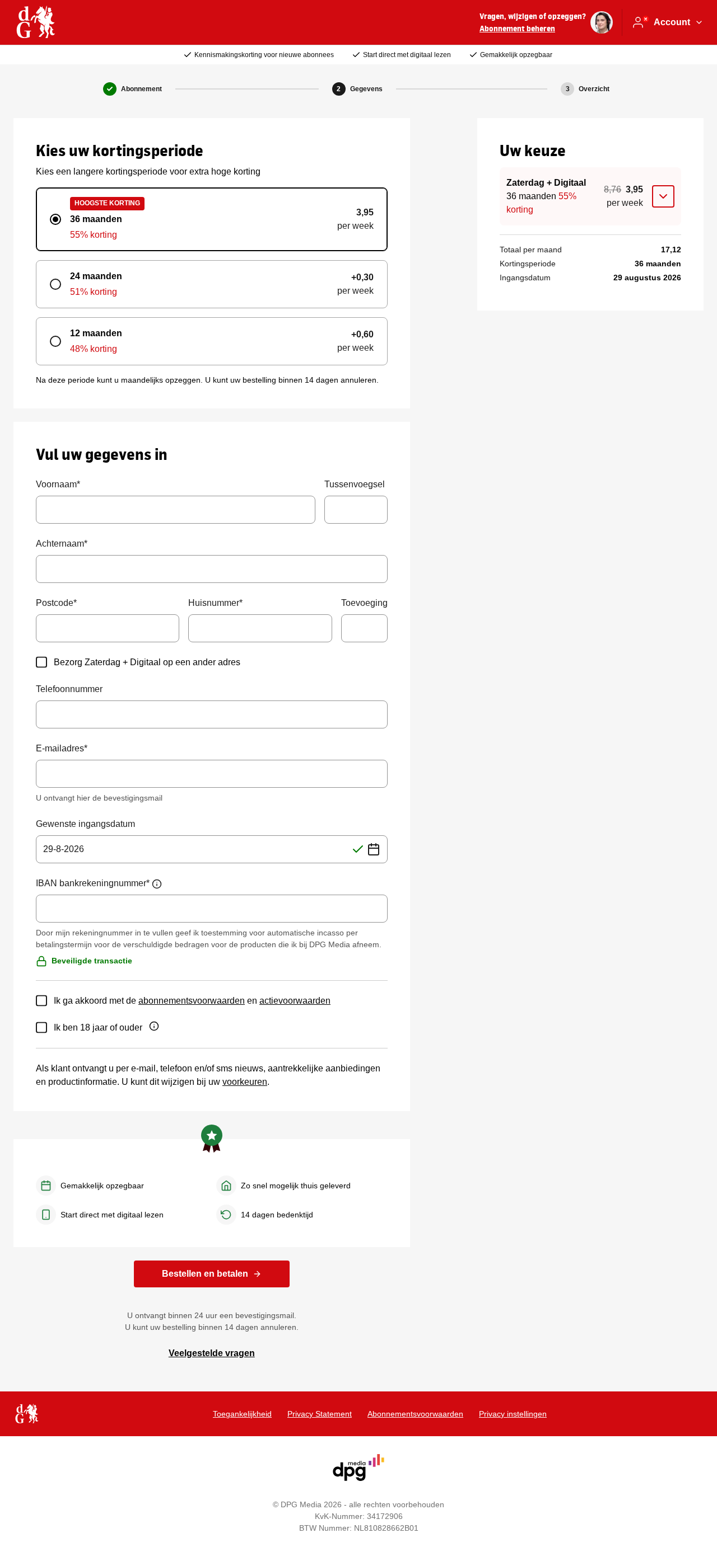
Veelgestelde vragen (212, 1353)
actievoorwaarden (294, 1000)
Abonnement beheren (517, 28)
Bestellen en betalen (205, 1273)
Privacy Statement (319, 1413)
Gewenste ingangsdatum (85, 824)
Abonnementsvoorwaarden (415, 1413)
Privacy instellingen (513, 1413)
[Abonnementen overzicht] (35, 22)
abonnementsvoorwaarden (191, 1000)
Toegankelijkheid (242, 1413)
